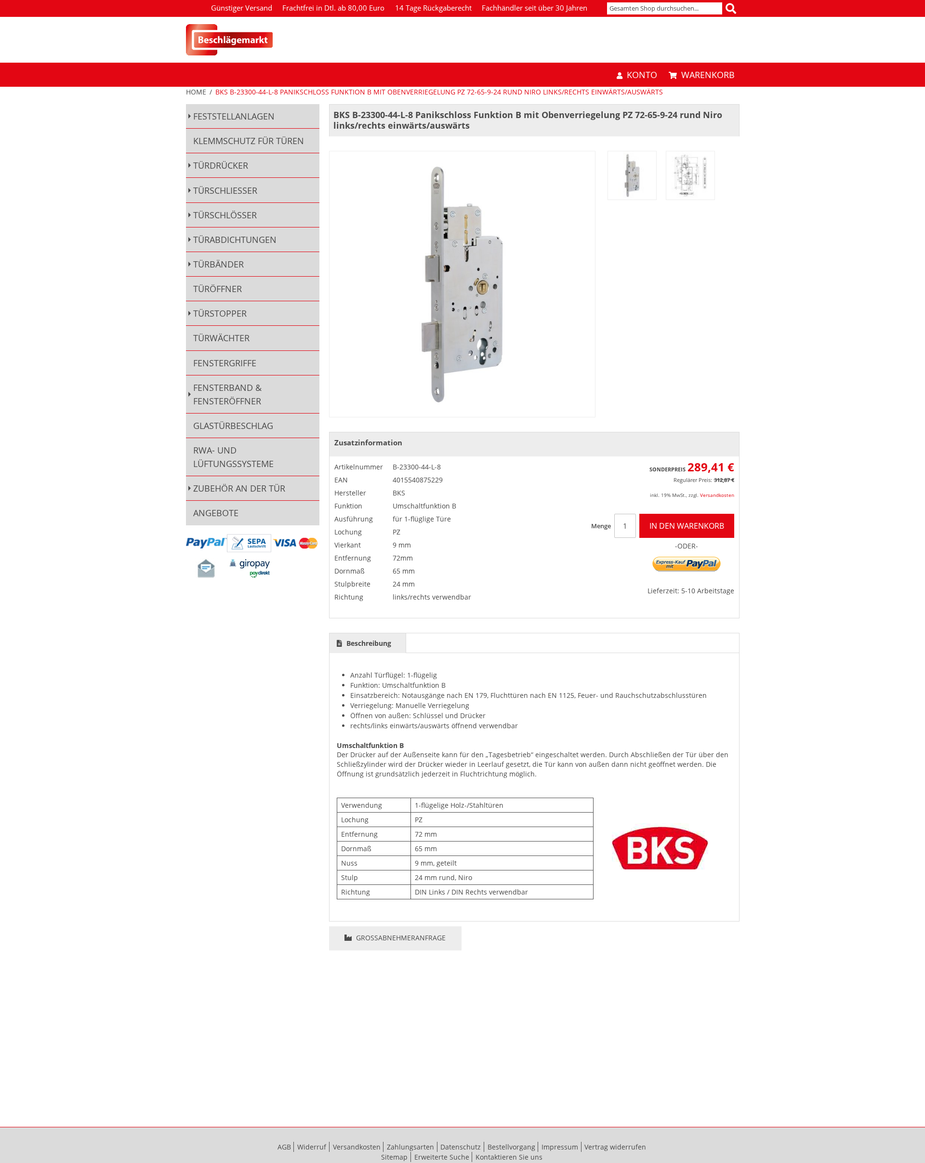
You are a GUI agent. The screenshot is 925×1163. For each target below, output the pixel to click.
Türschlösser (225, 215)
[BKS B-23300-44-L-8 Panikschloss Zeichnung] (690, 175)
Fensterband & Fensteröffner (227, 394)
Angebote (215, 513)
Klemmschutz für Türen (248, 141)
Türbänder (218, 264)
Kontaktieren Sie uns (509, 1157)
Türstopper (220, 313)
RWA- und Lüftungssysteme (233, 456)
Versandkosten (717, 495)
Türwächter (221, 338)
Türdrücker (220, 165)
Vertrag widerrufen (615, 1146)
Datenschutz (460, 1146)
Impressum (560, 1146)
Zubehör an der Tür (239, 488)
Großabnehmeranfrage (400, 937)
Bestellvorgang (511, 1146)
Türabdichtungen (235, 239)
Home (196, 91)
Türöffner (217, 288)
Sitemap (394, 1157)
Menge (601, 525)
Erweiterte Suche (441, 1157)
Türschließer (225, 190)
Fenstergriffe (224, 363)
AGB (284, 1146)
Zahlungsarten (410, 1146)
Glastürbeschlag (233, 425)
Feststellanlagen (234, 116)
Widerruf (311, 1146)
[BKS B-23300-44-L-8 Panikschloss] (632, 175)
